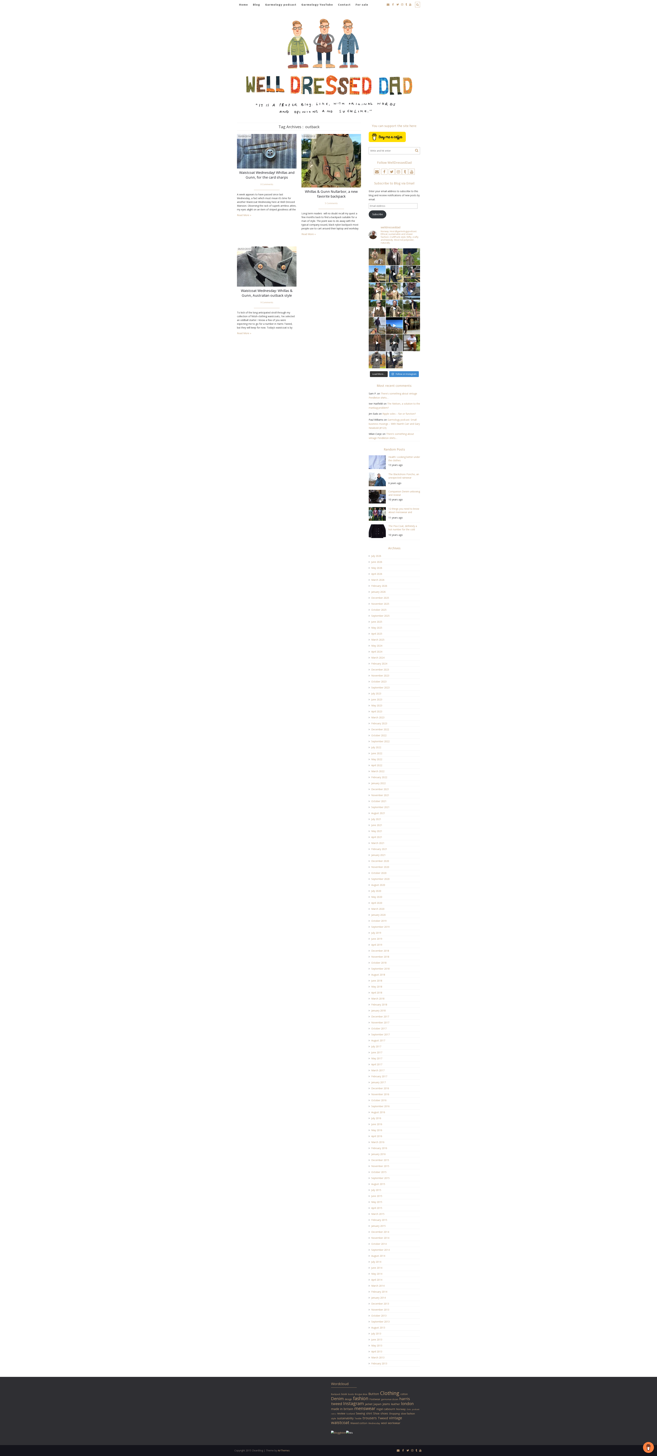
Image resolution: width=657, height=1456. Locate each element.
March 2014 (377, 1285)
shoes (384, 1413)
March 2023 (377, 717)
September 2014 (380, 1249)
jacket (368, 1404)
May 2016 (376, 1130)
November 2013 (380, 1309)
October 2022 (379, 735)
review (341, 1413)
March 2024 (377, 657)
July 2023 (376, 693)
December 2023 (380, 669)
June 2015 (376, 1196)
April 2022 (376, 765)
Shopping (394, 1413)
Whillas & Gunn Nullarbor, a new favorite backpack (331, 194)
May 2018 (376, 986)
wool (384, 1423)
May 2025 (376, 627)
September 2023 (380, 687)
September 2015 (380, 1178)
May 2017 (376, 1058)
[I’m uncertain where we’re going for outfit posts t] (411, 256)
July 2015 (376, 1190)
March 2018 (377, 998)
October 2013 (379, 1315)
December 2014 (380, 1231)
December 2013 (380, 1303)
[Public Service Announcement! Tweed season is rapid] (377, 308)
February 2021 (379, 849)
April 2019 (376, 944)
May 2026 (376, 567)
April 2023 (376, 711)
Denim (337, 1398)
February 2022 (379, 777)
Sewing (360, 1413)
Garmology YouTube (317, 4)
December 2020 (380, 861)
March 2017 (377, 1070)
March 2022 (377, 771)
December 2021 (380, 789)
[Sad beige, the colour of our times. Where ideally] (377, 291)
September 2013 (380, 1321)
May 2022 (376, 759)
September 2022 (380, 741)
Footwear (374, 1399)
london (407, 1403)
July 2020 (376, 891)
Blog (256, 4)
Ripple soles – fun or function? (399, 413)
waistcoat (340, 1422)
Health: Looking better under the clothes (404, 458)
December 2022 (380, 729)
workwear (394, 1423)
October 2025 (379, 609)
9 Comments (266, 302)
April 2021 (376, 837)
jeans (386, 1404)
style (333, 1418)
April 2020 (376, 902)
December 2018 (380, 950)
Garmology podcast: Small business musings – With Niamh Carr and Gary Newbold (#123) (394, 424)
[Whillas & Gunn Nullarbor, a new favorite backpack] (331, 160)
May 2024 (376, 645)
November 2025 (380, 603)
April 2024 (376, 651)
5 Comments (331, 203)
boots (351, 1394)
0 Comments (266, 184)
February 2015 (379, 1220)
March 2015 (377, 1214)
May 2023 (376, 705)
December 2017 (380, 1016)
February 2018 (379, 1004)
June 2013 (376, 1339)
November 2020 (380, 867)
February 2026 (379, 585)
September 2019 (380, 926)
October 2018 (379, 962)
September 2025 (380, 615)
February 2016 (379, 1148)
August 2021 (378, 813)
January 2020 (378, 914)
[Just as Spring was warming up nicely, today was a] (377, 325)
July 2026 (376, 556)
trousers (370, 1417)
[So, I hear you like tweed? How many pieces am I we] (377, 360)
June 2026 (376, 561)
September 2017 (380, 1034)
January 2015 (378, 1225)
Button (373, 1394)
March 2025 (377, 639)
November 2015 (380, 1166)
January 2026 (378, 591)
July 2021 (376, 819)
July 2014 (376, 1261)
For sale (362, 4)
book (344, 1394)
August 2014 (378, 1255)
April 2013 (376, 1351)
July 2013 (376, 1333)
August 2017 (378, 1040)
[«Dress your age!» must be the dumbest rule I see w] (411, 342)
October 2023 (379, 681)
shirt (369, 1413)
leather (395, 1404)
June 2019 (376, 938)
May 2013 (376, 1345)
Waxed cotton (358, 1423)
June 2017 (376, 1052)
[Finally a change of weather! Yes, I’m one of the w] (411, 291)
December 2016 (380, 1088)
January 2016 (378, 1154)
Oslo (409, 1409)
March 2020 (377, 908)
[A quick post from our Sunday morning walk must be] (411, 308)
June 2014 (376, 1267)
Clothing (389, 1393)
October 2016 (379, 1100)
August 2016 (378, 1112)
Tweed (383, 1418)
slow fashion (408, 1413)
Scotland (350, 1413)
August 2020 (378, 885)
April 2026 (376, 573)
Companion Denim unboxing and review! (404, 493)
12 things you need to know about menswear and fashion (403, 511)
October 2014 (379, 1243)
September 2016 (380, 1106)
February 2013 (379, 1363)
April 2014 (376, 1279)
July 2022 (376, 747)
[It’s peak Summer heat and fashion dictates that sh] (394, 291)
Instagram (353, 1403)
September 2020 (380, 879)
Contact (344, 4)
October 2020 (379, 873)
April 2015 (376, 1208)
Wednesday (374, 1423)
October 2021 (379, 801)
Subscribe (377, 214)
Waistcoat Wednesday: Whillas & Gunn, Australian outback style (267, 293)
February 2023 (379, 723)
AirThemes (284, 1450)
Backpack (335, 1394)
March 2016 (377, 1142)
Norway (401, 1409)
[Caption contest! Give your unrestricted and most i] (377, 256)
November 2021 (380, 795)
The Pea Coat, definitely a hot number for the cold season (402, 528)
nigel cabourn (385, 1409)
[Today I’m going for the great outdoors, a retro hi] (394, 325)
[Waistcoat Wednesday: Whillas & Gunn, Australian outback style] (267, 266)
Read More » (244, 215)
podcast (415, 1409)
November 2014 (380, 1237)
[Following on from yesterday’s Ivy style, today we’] (377, 274)
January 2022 (378, 783)
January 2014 (378, 1297)
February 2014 (379, 1291)
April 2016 (376, 1136)
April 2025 (376, 633)
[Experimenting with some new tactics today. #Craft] (377, 342)
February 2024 (379, 663)
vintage (395, 1417)
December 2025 (380, 597)
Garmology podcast (280, 4)
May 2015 (376, 1202)
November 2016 (380, 1094)
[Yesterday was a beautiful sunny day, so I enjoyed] (394, 360)
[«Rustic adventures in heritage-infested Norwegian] (411, 274)
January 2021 (378, 855)
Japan (377, 1404)
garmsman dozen (389, 1399)
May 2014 (376, 1273)
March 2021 (377, 843)
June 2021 (376, 825)
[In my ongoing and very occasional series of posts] (411, 325)
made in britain (342, 1409)
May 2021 (376, 831)
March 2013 (377, 1357)
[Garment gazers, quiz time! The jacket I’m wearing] (394, 308)
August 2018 (378, 974)
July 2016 (376, 1118)
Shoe (376, 1413)
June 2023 (376, 699)
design (348, 1399)
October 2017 (379, 1028)
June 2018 (376, 980)
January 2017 (378, 1082)
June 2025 (376, 621)
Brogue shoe (361, 1394)
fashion (360, 1398)
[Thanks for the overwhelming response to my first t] (394, 342)
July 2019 (376, 932)
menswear (364, 1408)
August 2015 (378, 1184)
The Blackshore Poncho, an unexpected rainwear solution (403, 476)
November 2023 (380, 675)
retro (333, 1414)
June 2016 (376, 1124)
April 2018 (376, 992)
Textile (358, 1418)
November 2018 (380, 956)
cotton (404, 1394)
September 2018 (380, 968)
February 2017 (379, 1076)
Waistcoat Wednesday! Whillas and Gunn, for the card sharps (266, 175)
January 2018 (378, 1010)
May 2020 (376, 896)
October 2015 (379, 1172)
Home (243, 4)
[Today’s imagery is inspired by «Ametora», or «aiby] (394, 274)
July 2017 (376, 1046)
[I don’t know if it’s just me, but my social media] (394, 256)
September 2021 (380, 807)
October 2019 (379, 920)
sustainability (345, 1418)
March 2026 (377, 579)
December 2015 (380, 1160)
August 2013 (378, 1327)
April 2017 (376, 1064)
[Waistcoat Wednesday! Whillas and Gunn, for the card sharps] (267, 151)
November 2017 (380, 1022)
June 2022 (376, 753)
